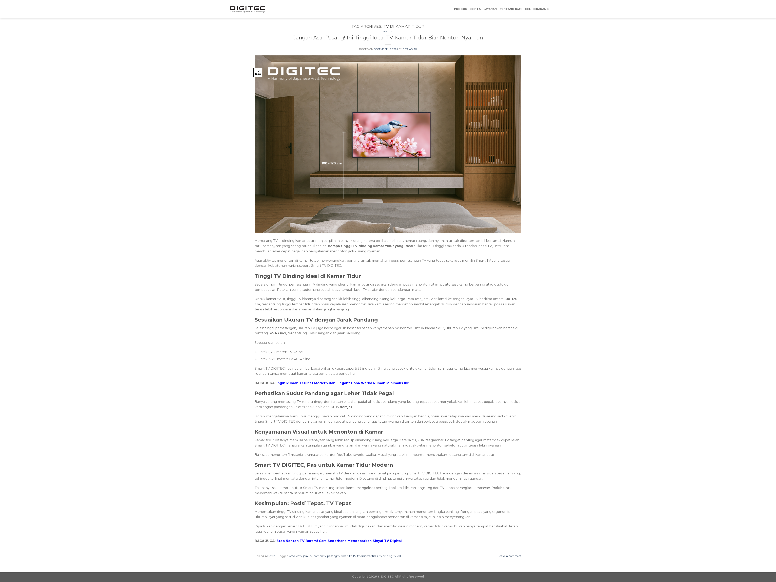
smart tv (346, 556)
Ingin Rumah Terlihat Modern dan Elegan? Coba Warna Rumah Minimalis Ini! (342, 383)
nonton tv (319, 556)
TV (354, 556)
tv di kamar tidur (367, 556)
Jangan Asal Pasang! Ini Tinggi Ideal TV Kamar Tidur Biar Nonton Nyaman (388, 37)
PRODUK (460, 9)
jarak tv (307, 556)
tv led (397, 556)
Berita (387, 31)
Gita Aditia (410, 49)
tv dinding (386, 556)
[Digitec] (247, 9)
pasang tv (333, 556)
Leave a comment (509, 556)
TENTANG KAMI (511, 9)
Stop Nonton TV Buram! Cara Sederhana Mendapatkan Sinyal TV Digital (339, 541)
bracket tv (295, 556)
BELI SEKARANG (537, 9)
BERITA (475, 9)
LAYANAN (490, 9)
